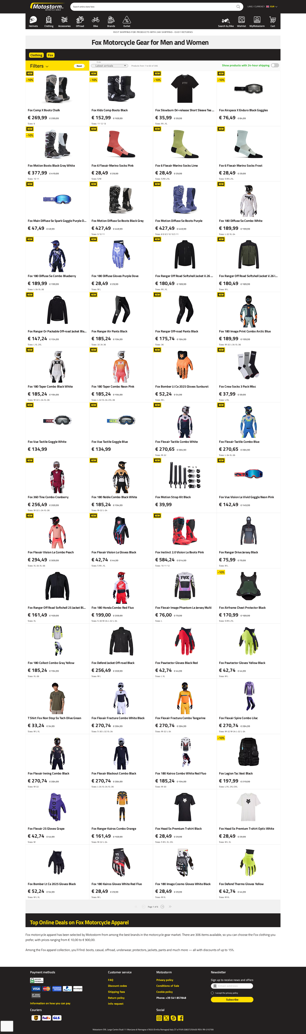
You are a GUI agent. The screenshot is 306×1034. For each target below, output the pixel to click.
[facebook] (180, 1018)
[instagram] (159, 1018)
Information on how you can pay (50, 1003)
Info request (115, 1003)
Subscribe (232, 999)
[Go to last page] (170, 906)
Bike (95, 25)
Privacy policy (164, 980)
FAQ (110, 980)
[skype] (173, 1018)
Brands (111, 25)
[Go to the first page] (136, 906)
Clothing (48, 25)
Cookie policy (164, 992)
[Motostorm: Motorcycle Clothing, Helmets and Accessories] (48, 6)
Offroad (80, 25)
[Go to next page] (162, 906)
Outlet (126, 25)
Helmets (33, 25)
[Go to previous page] (143, 906)
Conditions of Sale (167, 986)
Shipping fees (116, 992)
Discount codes (117, 986)
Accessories (64, 25)
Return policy (116, 998)
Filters (37, 66)
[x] (166, 1018)
